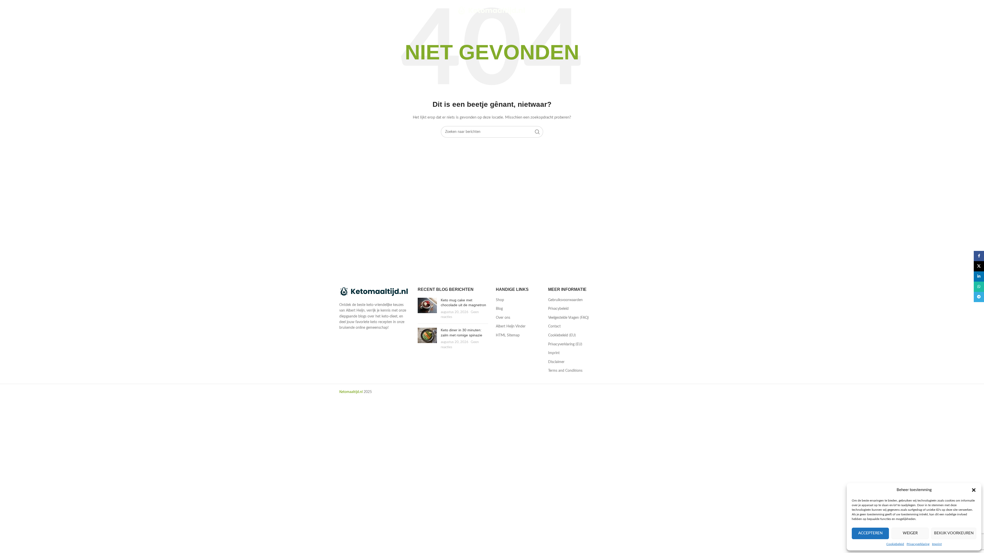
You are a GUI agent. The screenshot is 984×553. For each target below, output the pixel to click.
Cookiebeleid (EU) (562, 335)
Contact (554, 326)
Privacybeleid (558, 309)
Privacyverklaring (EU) (565, 344)
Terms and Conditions (565, 371)
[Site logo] (492, 11)
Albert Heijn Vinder (511, 326)
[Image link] (374, 292)
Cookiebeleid (895, 544)
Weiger (910, 533)
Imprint (937, 544)
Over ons (503, 318)
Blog (499, 309)
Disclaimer (556, 362)
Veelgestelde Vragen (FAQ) (568, 318)
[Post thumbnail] (427, 309)
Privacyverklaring (918, 544)
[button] (973, 490)
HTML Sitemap (508, 335)
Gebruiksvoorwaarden (565, 300)
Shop (500, 300)
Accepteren (870, 533)
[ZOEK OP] (537, 132)
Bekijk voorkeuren (953, 533)
